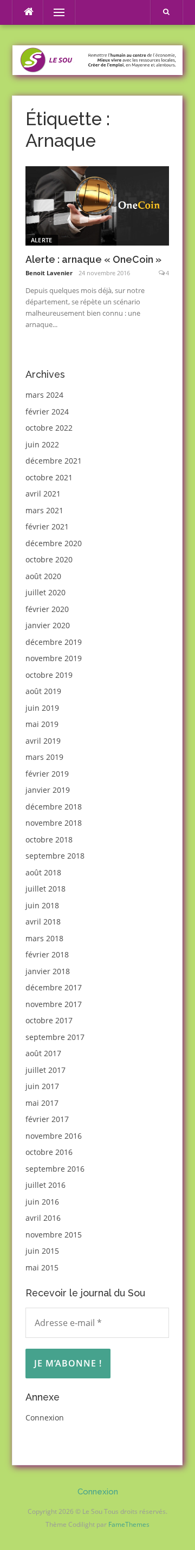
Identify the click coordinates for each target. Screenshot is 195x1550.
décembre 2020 (53, 543)
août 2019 (43, 691)
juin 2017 (42, 1086)
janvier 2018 (47, 971)
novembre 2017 (53, 1004)
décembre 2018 (53, 806)
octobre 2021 (49, 477)
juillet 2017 (45, 1070)
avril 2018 (43, 921)
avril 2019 (43, 741)
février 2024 (47, 411)
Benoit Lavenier (49, 273)
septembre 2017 (54, 1037)
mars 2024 (44, 395)
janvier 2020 (47, 625)
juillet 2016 (45, 1185)
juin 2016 (42, 1202)
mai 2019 (41, 724)
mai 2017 (41, 1103)
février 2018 (47, 954)
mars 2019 (44, 757)
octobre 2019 (49, 675)
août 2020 (43, 576)
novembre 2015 (53, 1234)
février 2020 (47, 609)
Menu (54, 12)
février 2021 (47, 526)
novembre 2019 (53, 658)
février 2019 (47, 774)
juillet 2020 (45, 592)
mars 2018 (44, 938)
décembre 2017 (53, 987)
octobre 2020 (49, 559)
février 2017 (47, 1119)
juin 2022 (42, 444)
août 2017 (43, 1053)
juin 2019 (42, 708)
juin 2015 (42, 1251)
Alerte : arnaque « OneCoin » (93, 259)
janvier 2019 (47, 790)
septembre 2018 (54, 856)
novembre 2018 (53, 823)
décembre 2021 (53, 461)
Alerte (42, 240)
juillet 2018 (45, 888)
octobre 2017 (49, 1020)
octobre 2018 (49, 839)
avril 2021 (43, 493)
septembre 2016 (54, 1169)
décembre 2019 (53, 642)
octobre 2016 (49, 1152)
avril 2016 (43, 1218)
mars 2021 (44, 510)
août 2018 (43, 872)
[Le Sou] (97, 59)
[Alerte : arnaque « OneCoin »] (97, 205)
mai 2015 (41, 1267)
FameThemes (129, 1524)
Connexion (44, 1417)
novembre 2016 (53, 1136)
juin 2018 (42, 905)
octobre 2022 (49, 428)
